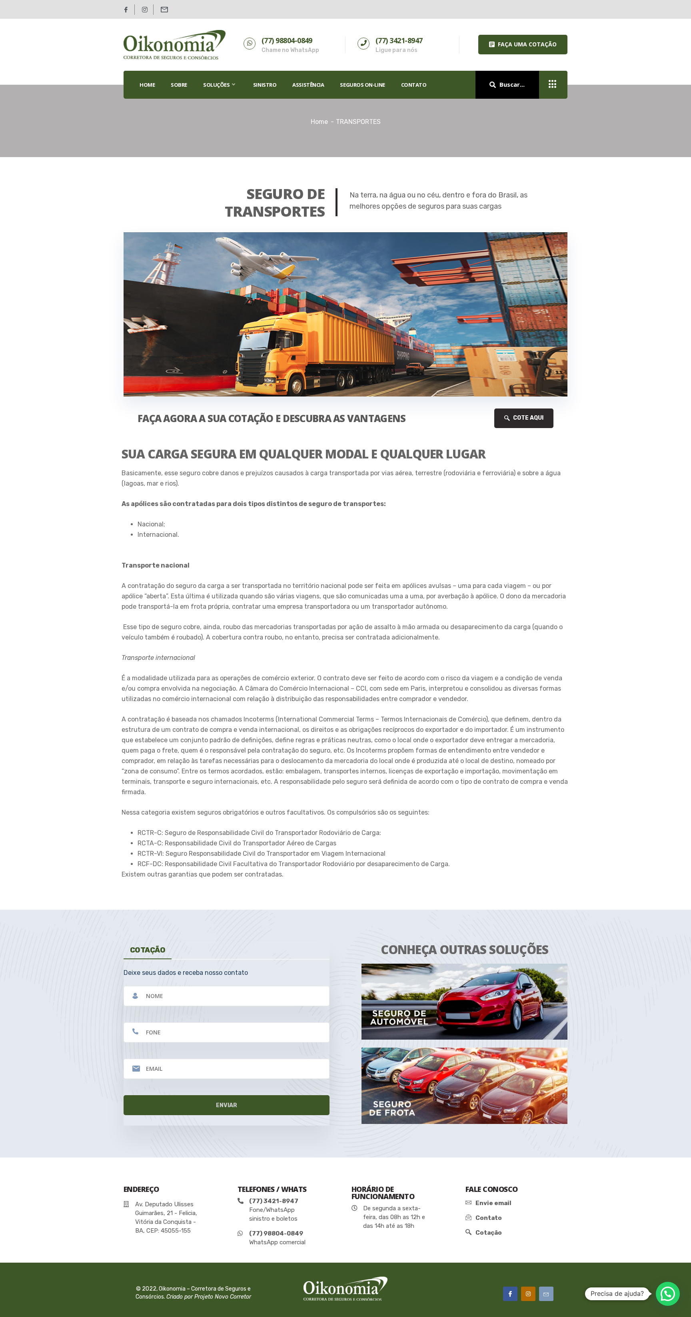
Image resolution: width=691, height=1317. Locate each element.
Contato (414, 84)
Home (319, 122)
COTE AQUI (527, 417)
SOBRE (179, 84)
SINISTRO (264, 84)
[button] (522, 44)
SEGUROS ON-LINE (362, 84)
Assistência (308, 84)
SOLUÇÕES (216, 84)
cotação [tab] (147, 950)
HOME (147, 84)
